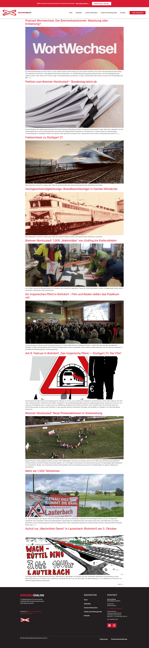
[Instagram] (114, 625)
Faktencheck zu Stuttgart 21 (44, 137)
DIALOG (24, 13)
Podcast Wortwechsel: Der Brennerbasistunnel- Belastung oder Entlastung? (66, 22)
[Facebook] (109, 625)
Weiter (121, 584)
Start (70, 13)
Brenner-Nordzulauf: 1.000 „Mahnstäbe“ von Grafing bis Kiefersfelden (71, 240)
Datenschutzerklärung (119, 639)
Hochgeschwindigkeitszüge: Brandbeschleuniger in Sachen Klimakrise (71, 189)
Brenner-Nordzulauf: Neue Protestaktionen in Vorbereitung (63, 413)
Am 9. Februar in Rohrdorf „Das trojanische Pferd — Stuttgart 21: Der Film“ (73, 353)
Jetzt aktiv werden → (82, 3)
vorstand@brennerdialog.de (114, 608)
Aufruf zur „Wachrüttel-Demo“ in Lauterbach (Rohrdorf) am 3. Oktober (71, 528)
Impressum (104, 639)
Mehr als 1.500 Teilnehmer (42, 471)
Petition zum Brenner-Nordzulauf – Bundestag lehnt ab (61, 81)
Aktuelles (79, 13)
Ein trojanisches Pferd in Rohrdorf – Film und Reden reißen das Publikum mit (72, 296)
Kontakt (122, 13)
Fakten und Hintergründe (109, 13)
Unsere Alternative (91, 13)
